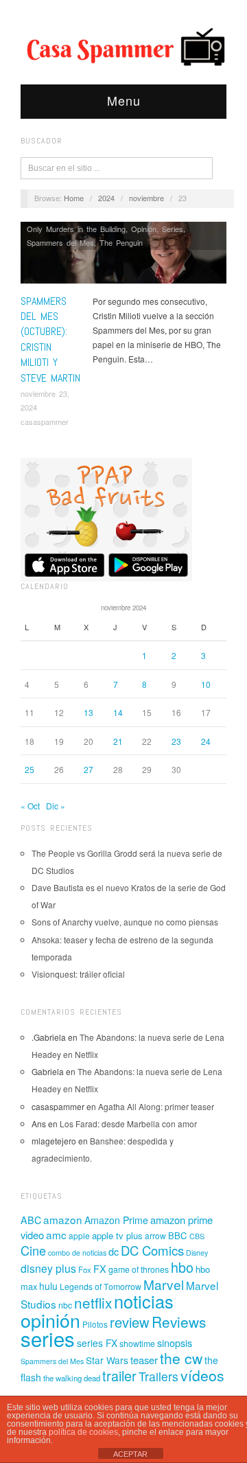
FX (99, 1268)
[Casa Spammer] (123, 46)
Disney (197, 1252)
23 (176, 741)
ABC (31, 1220)
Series (172, 228)
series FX (97, 1343)
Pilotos (95, 1324)
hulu (48, 1286)
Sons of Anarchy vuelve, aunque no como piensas (125, 922)
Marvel (163, 1284)
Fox (84, 1269)
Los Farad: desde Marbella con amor (128, 1123)
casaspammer (45, 421)
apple (79, 1235)
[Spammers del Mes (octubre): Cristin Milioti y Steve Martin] (123, 256)
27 (88, 769)
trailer (119, 1375)
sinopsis (174, 1342)
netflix (93, 1302)
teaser (144, 1359)
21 (118, 741)
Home (74, 197)
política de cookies (83, 1432)
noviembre (146, 197)
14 (118, 712)
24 (206, 741)
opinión (50, 1319)
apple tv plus (117, 1235)
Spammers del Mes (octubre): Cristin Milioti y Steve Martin (50, 339)
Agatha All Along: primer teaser (156, 1106)
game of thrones (138, 1269)
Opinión (143, 228)
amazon (62, 1219)
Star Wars (107, 1360)
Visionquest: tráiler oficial (78, 974)
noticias (144, 1301)
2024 (106, 197)
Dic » (55, 805)
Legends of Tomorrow (100, 1286)
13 (88, 712)
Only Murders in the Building (76, 228)
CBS (196, 1236)
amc (56, 1234)
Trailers (158, 1376)
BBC (177, 1235)
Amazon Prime (116, 1220)
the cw (181, 1358)
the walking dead (71, 1377)
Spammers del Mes (60, 242)
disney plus (48, 1268)
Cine (33, 1250)
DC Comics (152, 1250)
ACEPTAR (130, 1454)
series (48, 1338)
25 (29, 769)
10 (206, 684)
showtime (137, 1343)
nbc (65, 1305)
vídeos (202, 1375)
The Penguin (121, 242)
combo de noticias (77, 1252)
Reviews (179, 1321)
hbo (182, 1267)
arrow (155, 1235)
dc (113, 1251)
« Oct (30, 805)
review (130, 1322)
